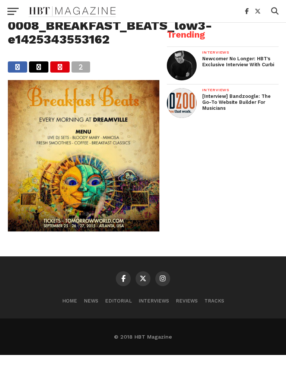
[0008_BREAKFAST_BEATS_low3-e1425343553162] (83, 229)
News (91, 301)
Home (69, 301)
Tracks (214, 301)
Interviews (154, 301)
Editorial (118, 301)
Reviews (187, 301)
